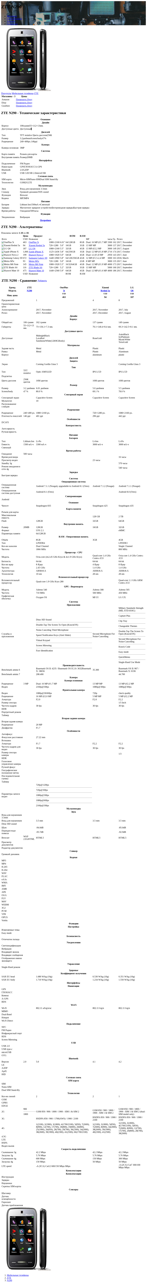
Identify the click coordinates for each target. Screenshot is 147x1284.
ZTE (36, 93)
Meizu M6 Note (36, 264)
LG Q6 (32, 248)
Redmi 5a (105, 290)
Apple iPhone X (36, 251)
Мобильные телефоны (23, 93)
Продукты (6, 93)
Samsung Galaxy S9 (38, 258)
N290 (29, 290)
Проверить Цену (24, 99)
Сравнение (12, 24)
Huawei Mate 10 (36, 270)
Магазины (12, 16)
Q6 (132, 290)
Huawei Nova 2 (36, 255)
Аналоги (11, 21)
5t (64, 290)
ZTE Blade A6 (35, 267)
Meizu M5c (34, 261)
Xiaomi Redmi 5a (37, 245)
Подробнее (45, 220)
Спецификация (14, 18)
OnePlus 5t (34, 242)
